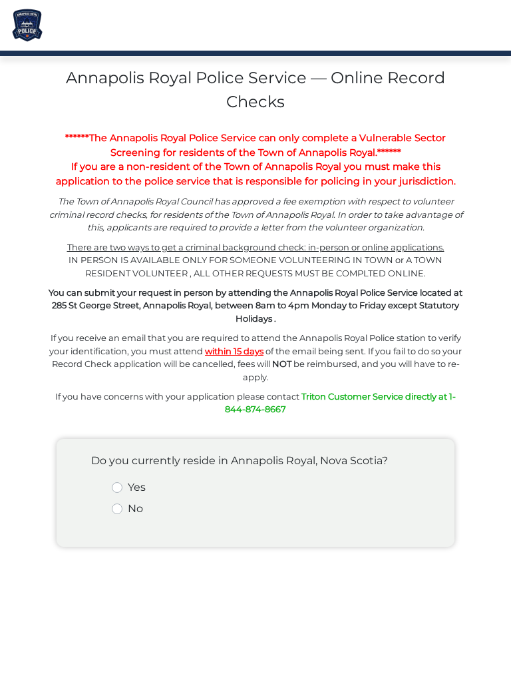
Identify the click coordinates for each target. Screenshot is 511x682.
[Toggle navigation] (481, 25)
